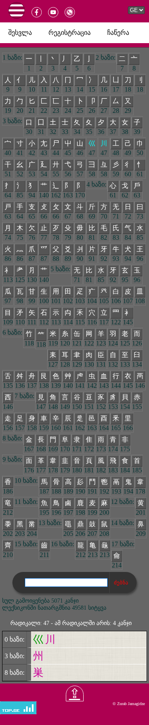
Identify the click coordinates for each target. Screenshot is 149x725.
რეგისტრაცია (69, 32)
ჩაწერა (118, 32)
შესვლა (20, 32)
